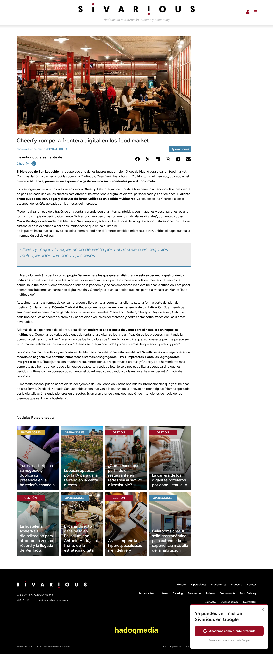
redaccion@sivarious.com (54, 600)
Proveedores (31, 432)
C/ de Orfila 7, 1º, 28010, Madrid (35, 594)
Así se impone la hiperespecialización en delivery (125, 545)
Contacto (210, 601)
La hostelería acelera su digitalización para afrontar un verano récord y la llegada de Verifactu (36, 538)
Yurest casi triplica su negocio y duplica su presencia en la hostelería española (37, 475)
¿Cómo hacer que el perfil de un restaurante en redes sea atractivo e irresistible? (126, 475)
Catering (178, 593)
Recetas (251, 584)
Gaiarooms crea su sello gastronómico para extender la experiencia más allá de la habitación (170, 541)
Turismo (210, 593)
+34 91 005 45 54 (27, 600)
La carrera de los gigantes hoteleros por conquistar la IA (169, 480)
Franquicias (194, 593)
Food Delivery (248, 593)
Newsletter (249, 601)
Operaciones (180, 149)
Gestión (119, 432)
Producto (236, 584)
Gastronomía (227, 593)
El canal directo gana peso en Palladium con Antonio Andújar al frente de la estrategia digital (81, 538)
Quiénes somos (229, 601)
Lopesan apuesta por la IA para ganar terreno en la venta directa (81, 477)
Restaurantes (146, 593)
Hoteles (163, 593)
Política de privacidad (172, 646)
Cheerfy (23, 163)
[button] (137, 159)
